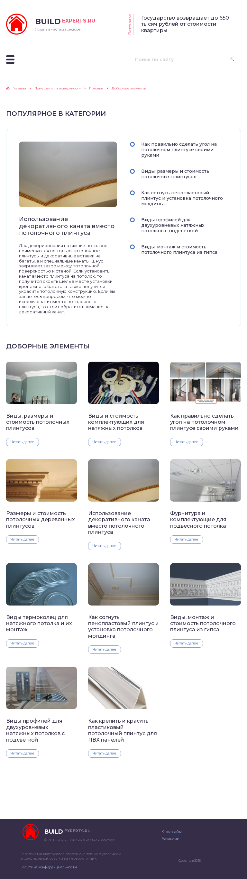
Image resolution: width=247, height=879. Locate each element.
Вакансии (170, 839)
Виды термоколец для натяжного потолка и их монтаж (39, 623)
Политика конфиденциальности (48, 867)
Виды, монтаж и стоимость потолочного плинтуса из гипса (179, 249)
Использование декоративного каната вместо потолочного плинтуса (66, 226)
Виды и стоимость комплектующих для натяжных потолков (116, 422)
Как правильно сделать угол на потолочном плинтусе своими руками (179, 149)
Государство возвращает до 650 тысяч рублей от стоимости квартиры (185, 24)
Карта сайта (171, 831)
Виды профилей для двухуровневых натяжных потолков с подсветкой (173, 225)
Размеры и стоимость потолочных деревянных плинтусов (40, 519)
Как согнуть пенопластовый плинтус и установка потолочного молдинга (182, 198)
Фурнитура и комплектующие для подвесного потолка (198, 519)
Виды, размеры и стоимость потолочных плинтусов (175, 174)
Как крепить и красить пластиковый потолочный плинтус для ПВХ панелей (122, 730)
